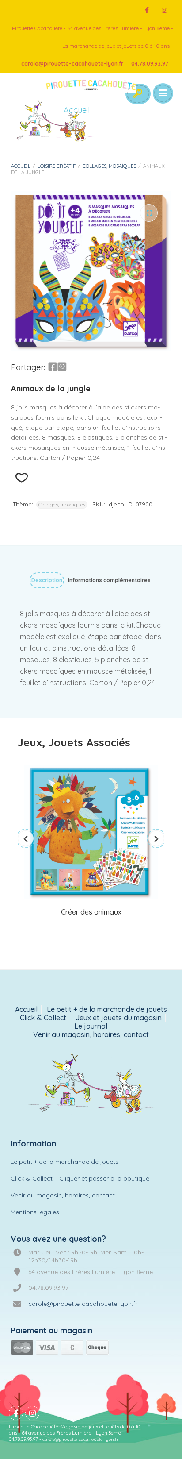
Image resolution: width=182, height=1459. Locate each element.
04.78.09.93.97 (149, 63)
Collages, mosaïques (109, 166)
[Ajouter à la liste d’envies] (21, 477)
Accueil (20, 166)
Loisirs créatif (57, 166)
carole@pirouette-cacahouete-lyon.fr (72, 63)
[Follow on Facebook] (146, 10)
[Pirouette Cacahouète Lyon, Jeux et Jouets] (91, 1084)
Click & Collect (43, 1018)
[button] (149, 213)
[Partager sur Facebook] (53, 367)
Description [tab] (46, 580)
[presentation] (26, 838)
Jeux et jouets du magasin (119, 1018)
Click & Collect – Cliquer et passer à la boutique (80, 1178)
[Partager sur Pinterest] (62, 367)
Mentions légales (35, 1212)
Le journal (90, 1026)
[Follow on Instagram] (164, 10)
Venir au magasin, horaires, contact (91, 1035)
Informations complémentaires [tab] (109, 580)
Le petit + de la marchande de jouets (107, 1009)
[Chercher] (137, 94)
